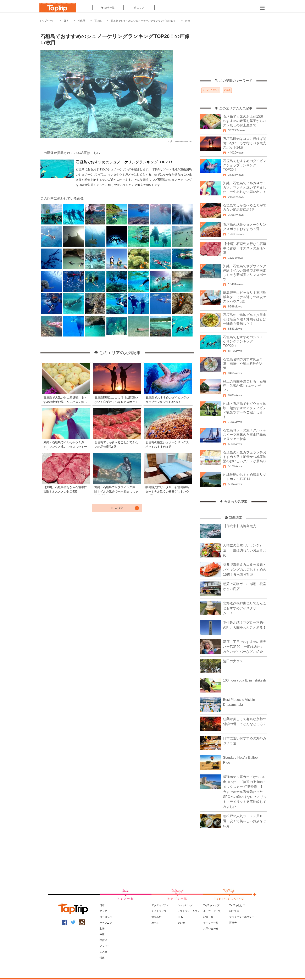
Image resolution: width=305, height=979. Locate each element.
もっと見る (117, 508)
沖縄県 (81, 20)
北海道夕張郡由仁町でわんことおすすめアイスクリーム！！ (244, 608)
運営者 (233, 922)
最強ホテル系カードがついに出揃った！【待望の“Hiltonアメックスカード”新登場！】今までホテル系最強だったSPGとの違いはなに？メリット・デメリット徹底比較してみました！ (245, 791)
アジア (103, 911)
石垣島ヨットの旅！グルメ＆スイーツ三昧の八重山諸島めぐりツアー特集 (244, 434)
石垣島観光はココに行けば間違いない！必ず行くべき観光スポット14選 (244, 143)
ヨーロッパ (106, 917)
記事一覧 (110, 7)
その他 (181, 922)
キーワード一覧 (212, 911)
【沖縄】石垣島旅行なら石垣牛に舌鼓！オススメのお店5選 (244, 248)
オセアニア (106, 922)
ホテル (155, 922)
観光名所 (156, 917)
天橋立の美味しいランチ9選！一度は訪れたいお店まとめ (244, 550)
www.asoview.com (183, 141)
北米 (102, 928)
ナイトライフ (158, 911)
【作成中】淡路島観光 (239, 526)
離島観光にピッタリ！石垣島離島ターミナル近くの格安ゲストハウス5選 (244, 297)
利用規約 (234, 911)
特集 (102, 957)
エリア (140, 7)
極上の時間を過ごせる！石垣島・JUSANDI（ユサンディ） (244, 386)
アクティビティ (160, 905)
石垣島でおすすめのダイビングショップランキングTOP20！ (244, 165)
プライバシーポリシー (241, 917)
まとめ (103, 951)
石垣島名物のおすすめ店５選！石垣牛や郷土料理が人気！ (243, 363)
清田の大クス (233, 661)
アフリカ (105, 946)
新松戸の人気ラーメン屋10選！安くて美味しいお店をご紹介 (244, 821)
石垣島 (98, 20)
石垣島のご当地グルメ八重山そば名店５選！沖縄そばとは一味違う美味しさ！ (244, 319)
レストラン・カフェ (188, 911)
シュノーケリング (211, 90)
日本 (65, 20)
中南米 (103, 940)
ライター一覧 (210, 922)
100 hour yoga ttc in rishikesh (244, 680)
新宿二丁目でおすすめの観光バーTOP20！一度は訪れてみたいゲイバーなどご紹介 (244, 646)
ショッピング (184, 905)
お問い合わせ (210, 928)
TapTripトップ (211, 905)
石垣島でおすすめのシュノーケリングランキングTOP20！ (143, 20)
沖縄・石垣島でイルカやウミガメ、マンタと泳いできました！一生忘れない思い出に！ (244, 187)
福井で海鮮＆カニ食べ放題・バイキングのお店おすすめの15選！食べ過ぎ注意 (244, 569)
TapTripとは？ (237, 905)
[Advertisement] (233, 53)
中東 (102, 934)
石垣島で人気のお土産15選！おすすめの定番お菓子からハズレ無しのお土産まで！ (245, 121)
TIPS (180, 917)
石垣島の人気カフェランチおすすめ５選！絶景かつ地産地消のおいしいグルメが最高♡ (244, 457)
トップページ (46, 20)
